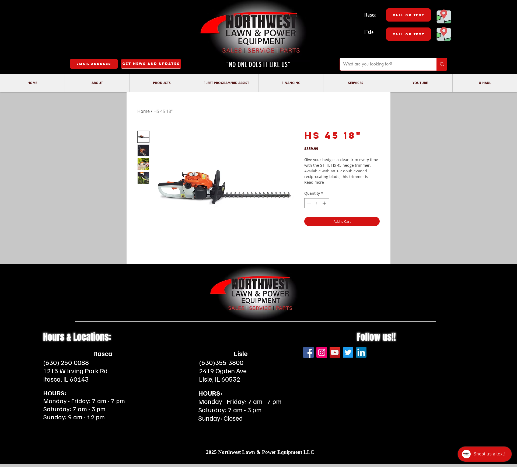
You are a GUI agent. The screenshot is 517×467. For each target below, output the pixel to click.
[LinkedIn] (361, 352)
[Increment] (325, 203)
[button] (97, 83)
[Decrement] (308, 203)
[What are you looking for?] (441, 64)
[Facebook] (308, 352)
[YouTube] (335, 352)
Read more (314, 182)
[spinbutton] (317, 203)
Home (143, 111)
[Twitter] (348, 352)
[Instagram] (321, 352)
